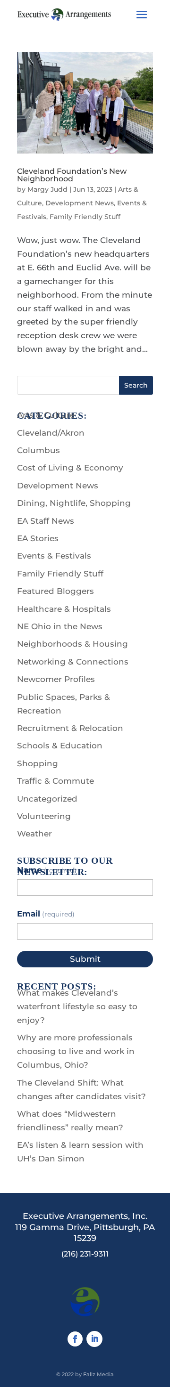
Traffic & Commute (55, 781)
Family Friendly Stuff (85, 216)
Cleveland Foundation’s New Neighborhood (72, 175)
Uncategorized (47, 798)
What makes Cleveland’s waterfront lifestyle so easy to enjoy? (77, 1006)
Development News (79, 203)
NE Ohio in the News (59, 626)
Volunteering (44, 816)
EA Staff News (45, 521)
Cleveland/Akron (51, 433)
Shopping (37, 763)
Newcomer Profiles (56, 679)
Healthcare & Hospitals (64, 609)
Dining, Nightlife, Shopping (74, 503)
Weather (34, 833)
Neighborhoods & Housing (72, 644)
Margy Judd (47, 189)
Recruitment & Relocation (70, 728)
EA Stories (38, 538)
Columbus (38, 450)
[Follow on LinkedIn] (94, 1339)
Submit (85, 959)
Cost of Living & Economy (70, 467)
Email (46, 913)
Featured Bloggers (55, 591)
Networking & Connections (72, 661)
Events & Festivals (54, 555)
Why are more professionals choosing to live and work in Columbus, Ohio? (76, 1051)
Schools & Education (59, 745)
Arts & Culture (46, 415)
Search (136, 385)
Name (46, 870)
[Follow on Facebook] (75, 1338)
